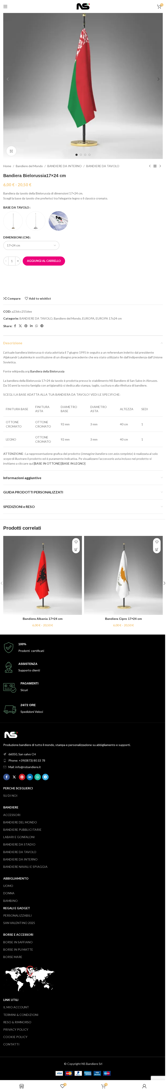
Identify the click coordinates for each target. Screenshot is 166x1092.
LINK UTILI (10, 1000)
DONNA (8, 893)
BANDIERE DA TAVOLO (102, 166)
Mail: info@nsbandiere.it (24, 767)
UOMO (8, 886)
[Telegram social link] (42, 326)
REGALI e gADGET (16, 908)
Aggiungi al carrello (44, 261)
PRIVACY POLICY (15, 1029)
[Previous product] (149, 166)
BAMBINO (10, 901)
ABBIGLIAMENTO (16, 878)
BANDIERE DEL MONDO (20, 822)
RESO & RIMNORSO (17, 1022)
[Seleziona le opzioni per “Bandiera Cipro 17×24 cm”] (157, 549)
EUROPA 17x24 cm (109, 318)
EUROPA (88, 318)
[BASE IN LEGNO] (73, 463)
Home (7, 166)
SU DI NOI (10, 795)
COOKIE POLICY (15, 1037)
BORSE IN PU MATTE (18, 949)
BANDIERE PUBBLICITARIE (22, 829)
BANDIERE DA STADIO (19, 844)
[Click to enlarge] (11, 151)
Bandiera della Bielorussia (47, 371)
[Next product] (160, 166)
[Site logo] (83, 6)
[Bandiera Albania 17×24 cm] (42, 575)
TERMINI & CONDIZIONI (20, 1015)
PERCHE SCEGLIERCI (18, 788)
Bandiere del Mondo (29, 166)
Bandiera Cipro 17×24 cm (123, 618)
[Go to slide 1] (76, 155)
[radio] (13, 221)
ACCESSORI (12, 815)
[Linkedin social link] (31, 326)
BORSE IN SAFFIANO (18, 942)
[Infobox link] (83, 647)
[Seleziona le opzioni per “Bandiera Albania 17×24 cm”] (76, 549)
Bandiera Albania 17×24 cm (42, 618)
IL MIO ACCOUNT (16, 1007)
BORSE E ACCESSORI (18, 934)
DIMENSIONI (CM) (16, 237)
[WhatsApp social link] (36, 326)
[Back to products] (155, 166)
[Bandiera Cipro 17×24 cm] (123, 575)
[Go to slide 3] (85, 155)
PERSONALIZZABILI (17, 915)
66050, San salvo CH (22, 754)
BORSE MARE (12, 957)
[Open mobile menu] (5, 6)
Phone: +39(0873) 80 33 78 (26, 760)
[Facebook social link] (15, 326)
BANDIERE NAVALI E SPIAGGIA (25, 866)
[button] (7, 79)
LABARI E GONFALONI (19, 837)
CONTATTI (11, 1044)
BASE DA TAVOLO (16, 207)
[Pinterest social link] (26, 326)
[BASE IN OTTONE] (47, 463)
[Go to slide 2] (81, 155)
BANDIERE (10, 807)
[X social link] (20, 326)
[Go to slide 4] (89, 155)
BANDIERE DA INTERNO (64, 166)
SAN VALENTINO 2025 (19, 923)
